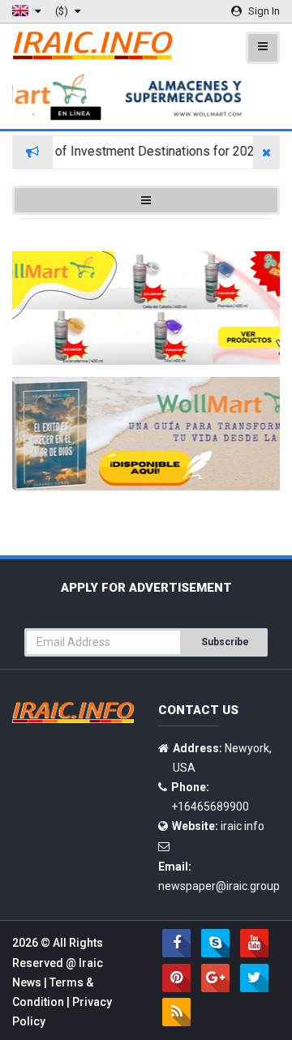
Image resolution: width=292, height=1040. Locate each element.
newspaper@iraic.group (219, 886)
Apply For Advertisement (146, 587)
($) (63, 11)
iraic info (242, 826)
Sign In (263, 11)
